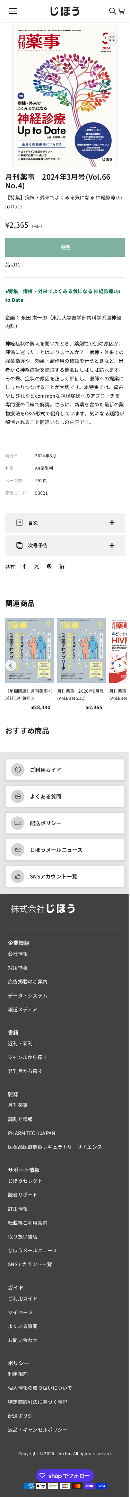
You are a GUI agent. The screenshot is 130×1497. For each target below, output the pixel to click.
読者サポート (23, 1198)
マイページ (20, 1316)
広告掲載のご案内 (27, 985)
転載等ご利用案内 (27, 1226)
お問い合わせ (23, 1344)
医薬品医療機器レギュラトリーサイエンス (55, 1150)
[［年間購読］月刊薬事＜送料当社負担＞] (29, 654)
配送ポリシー (46, 827)
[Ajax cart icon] (121, 11)
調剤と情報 (20, 1122)
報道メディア (22, 1013)
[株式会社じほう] (65, 11)
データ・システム (27, 999)
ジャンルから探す (27, 1061)
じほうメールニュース (56, 853)
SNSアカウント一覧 (53, 880)
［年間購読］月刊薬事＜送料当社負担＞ (28, 698)
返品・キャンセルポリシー (37, 1433)
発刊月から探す (25, 1075)
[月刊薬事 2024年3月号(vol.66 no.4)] (112, 38)
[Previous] (10, 669)
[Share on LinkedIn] (62, 570)
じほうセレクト (25, 1184)
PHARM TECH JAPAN (31, 1136)
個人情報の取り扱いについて (40, 1391)
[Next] (115, 669)
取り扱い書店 (23, 1240)
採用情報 (18, 971)
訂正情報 (18, 1212)
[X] (37, 570)
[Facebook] (24, 570)
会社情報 (18, 957)
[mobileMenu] (12, 11)
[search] (112, 11)
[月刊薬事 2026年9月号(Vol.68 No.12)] (81, 654)
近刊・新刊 (20, 1047)
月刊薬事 (18, 1109)
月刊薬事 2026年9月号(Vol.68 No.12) (80, 698)
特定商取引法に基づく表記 (37, 1405)
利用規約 (18, 1377)
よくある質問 (46, 800)
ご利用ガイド (46, 773)
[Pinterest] (49, 570)
